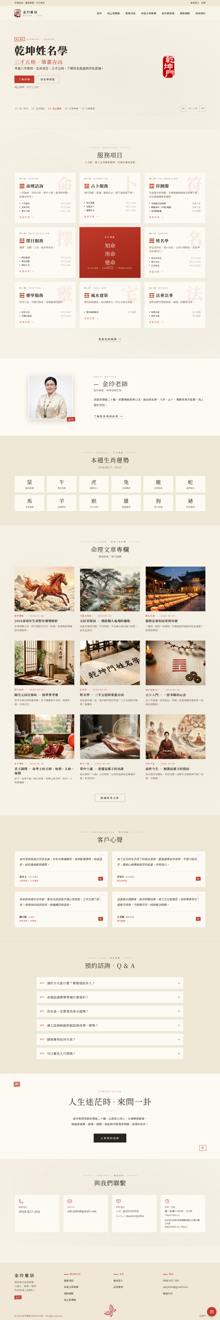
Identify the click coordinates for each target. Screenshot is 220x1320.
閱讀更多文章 (110, 798)
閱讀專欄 (24, 79)
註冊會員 (118, 1287)
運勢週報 (185, 13)
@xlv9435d (127, 1211)
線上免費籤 (113, 13)
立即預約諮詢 (110, 1138)
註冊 (203, 2)
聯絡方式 (168, 1293)
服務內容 (130, 13)
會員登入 (194, 2)
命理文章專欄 (148, 13)
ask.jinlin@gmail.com (81, 1211)
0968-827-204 (29, 1211)
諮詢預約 (200, 13)
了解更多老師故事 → (108, 416)
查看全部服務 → (110, 339)
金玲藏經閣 (168, 13)
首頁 (99, 13)
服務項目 (69, 1280)
